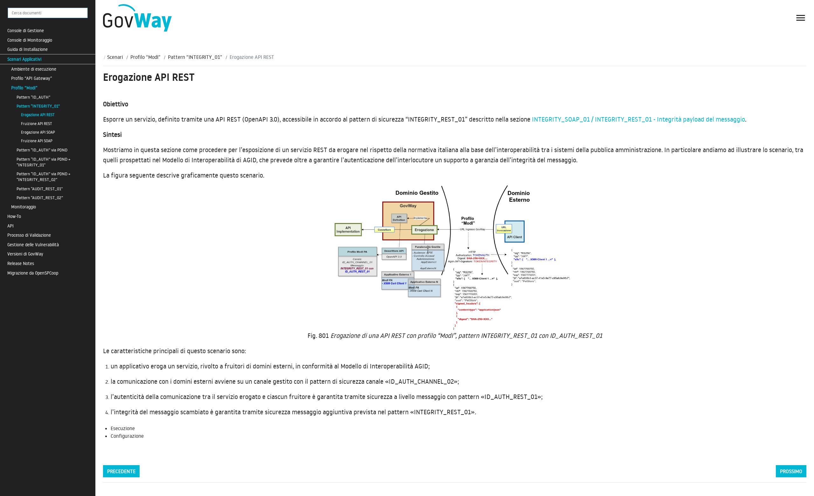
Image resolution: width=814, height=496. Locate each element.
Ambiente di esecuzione (33, 69)
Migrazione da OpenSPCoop (32, 273)
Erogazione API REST (38, 114)
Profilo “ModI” (24, 88)
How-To (14, 216)
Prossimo (791, 471)
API (10, 226)
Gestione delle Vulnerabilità (33, 244)
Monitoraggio (23, 207)
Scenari (115, 57)
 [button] (800, 18)
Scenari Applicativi (24, 59)
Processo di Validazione (29, 235)
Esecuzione (123, 428)
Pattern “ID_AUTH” (33, 97)
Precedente (121, 471)
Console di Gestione (25, 30)
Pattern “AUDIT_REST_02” (40, 197)
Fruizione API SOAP (36, 140)
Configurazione (127, 436)
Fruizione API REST (36, 123)
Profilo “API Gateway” (31, 78)
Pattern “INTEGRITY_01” (38, 105)
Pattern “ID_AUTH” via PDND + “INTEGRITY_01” (43, 162)
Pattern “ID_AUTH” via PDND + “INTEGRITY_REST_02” (43, 176)
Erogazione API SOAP (38, 132)
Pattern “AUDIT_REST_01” (40, 188)
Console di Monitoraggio (29, 40)
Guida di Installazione (27, 49)
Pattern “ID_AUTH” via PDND (42, 149)
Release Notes (20, 263)
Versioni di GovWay (25, 254)
